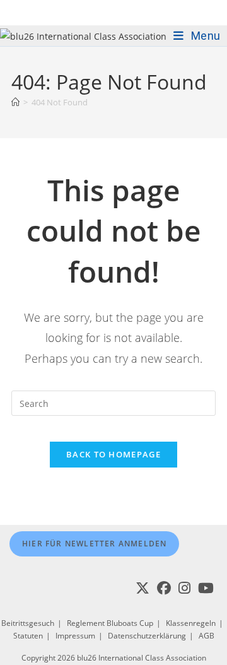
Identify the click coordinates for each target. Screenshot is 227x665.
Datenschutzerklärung (147, 635)
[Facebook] (164, 588)
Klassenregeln (191, 623)
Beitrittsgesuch (27, 623)
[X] (142, 588)
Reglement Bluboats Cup (110, 623)
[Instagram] (184, 588)
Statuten (28, 635)
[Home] (15, 102)
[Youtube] (206, 588)
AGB (206, 635)
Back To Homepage (113, 454)
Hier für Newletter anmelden (94, 543)
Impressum (75, 635)
